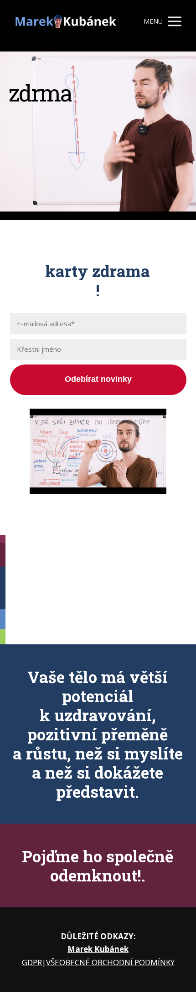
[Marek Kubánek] (64, 21)
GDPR (32, 962)
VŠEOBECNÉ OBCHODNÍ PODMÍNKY (110, 962)
